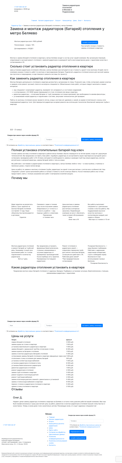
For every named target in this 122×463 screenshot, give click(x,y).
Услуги (57, 20)
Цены (75, 20)
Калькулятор (67, 20)
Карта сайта (53, 430)
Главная (34, 20)
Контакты (87, 20)
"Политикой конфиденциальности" (66, 145)
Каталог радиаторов (45, 20)
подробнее (15, 286)
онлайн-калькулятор (89, 42)
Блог (79, 20)
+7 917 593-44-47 (20, 7)
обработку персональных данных (29, 145)
